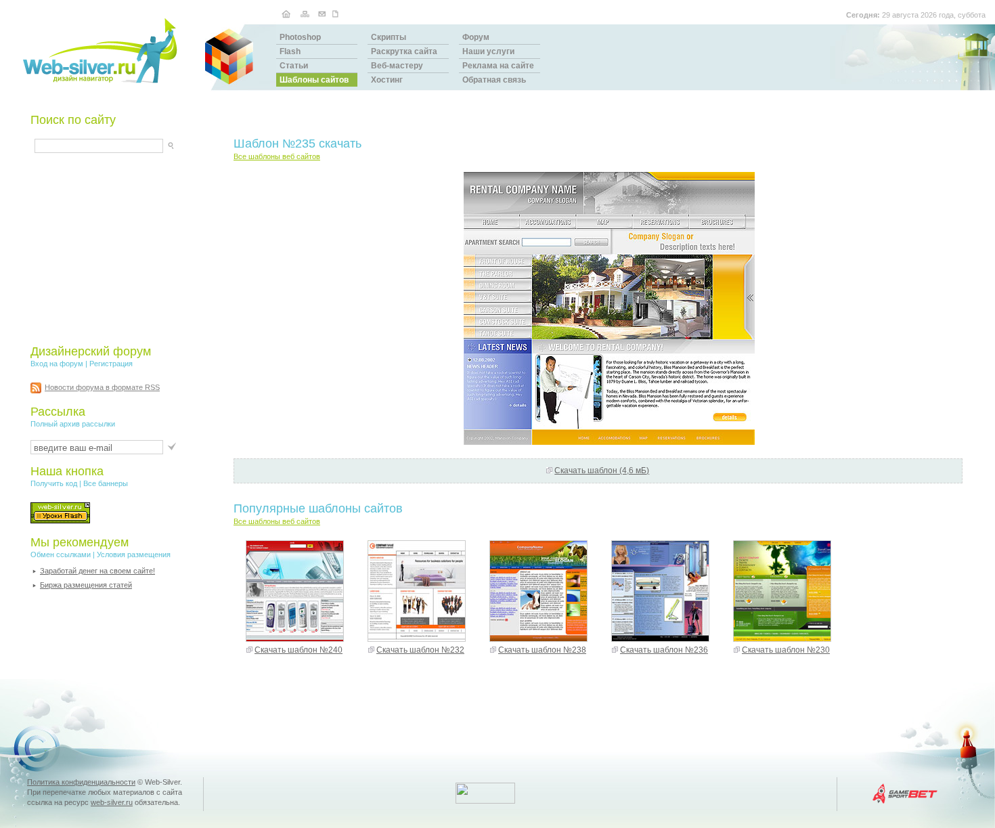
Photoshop (300, 37)
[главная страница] (286, 13)
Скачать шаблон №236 (664, 650)
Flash (290, 51)
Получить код (53, 483)
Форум (475, 37)
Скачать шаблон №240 (298, 650)
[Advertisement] (115, 248)
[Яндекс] (47, 144)
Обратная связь (494, 80)
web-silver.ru (112, 802)
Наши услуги (488, 51)
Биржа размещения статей (86, 585)
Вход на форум (56, 363)
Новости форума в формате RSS (102, 387)
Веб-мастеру (397, 65)
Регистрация (111, 363)
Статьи (294, 65)
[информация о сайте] (336, 13)
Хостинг (387, 80)
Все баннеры (105, 483)
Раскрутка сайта (404, 51)
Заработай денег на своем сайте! (97, 571)
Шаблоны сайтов (314, 80)
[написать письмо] (322, 13)
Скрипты (388, 37)
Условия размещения (134, 554)
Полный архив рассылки (72, 424)
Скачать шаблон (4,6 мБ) (601, 470)
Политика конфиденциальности (81, 782)
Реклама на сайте (498, 65)
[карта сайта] (304, 13)
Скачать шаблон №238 (542, 650)
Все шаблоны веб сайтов (277, 156)
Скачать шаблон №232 (420, 650)
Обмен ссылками (60, 554)
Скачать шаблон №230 (786, 650)
